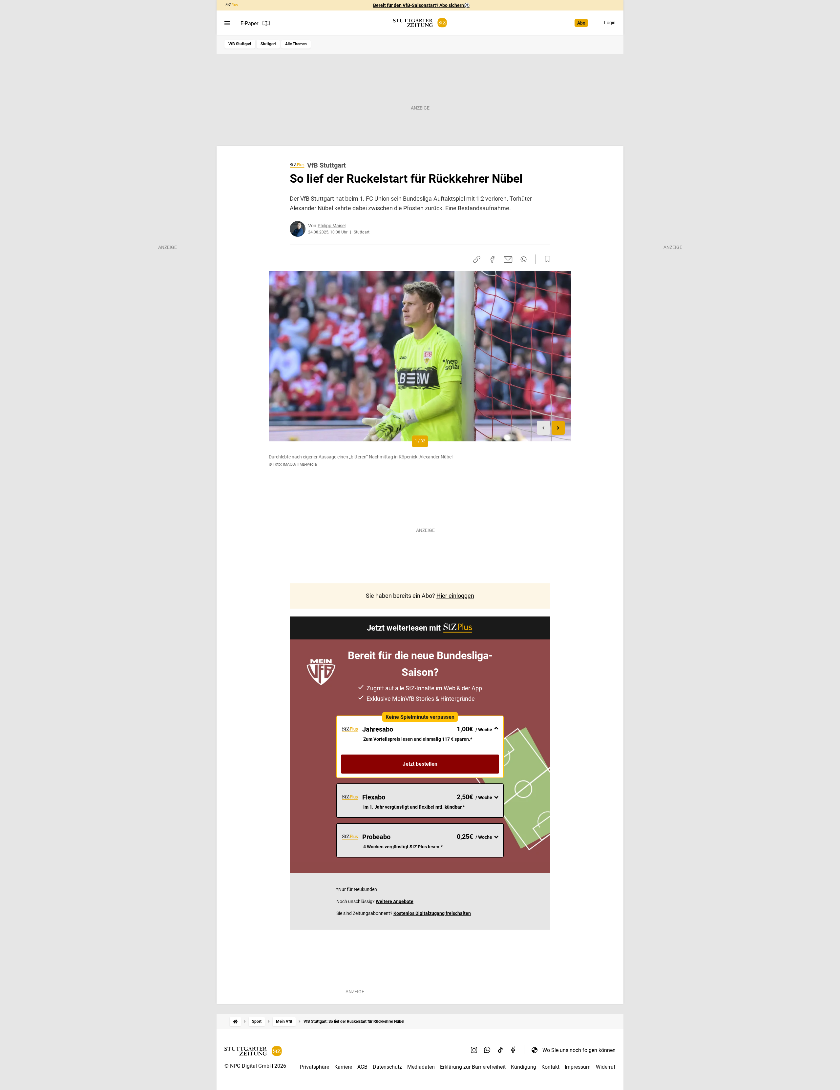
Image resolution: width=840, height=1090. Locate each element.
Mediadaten (421, 1067)
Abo (581, 23)
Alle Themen (296, 44)
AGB (362, 1067)
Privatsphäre (314, 1067)
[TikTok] (500, 1050)
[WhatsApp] (487, 1050)
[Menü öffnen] (227, 23)
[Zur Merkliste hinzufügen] (545, 259)
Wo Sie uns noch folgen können (579, 1050)
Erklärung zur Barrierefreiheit (473, 1067)
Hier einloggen (455, 595)
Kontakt (550, 1067)
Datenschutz (387, 1067)
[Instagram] (474, 1050)
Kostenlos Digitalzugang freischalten (432, 913)
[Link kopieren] (476, 259)
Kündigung (523, 1067)
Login (610, 22)
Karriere (343, 1067)
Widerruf (606, 1067)
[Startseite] (235, 1021)
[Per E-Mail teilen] (508, 259)
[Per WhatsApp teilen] (523, 259)
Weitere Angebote (394, 901)
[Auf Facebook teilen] (492, 259)
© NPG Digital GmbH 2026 (255, 1066)
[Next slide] (558, 428)
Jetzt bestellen (420, 764)
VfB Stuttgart (239, 44)
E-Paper (249, 23)
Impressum (578, 1067)
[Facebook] (513, 1050)
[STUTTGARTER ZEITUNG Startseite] (420, 23)
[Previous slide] (543, 428)
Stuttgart (268, 44)
